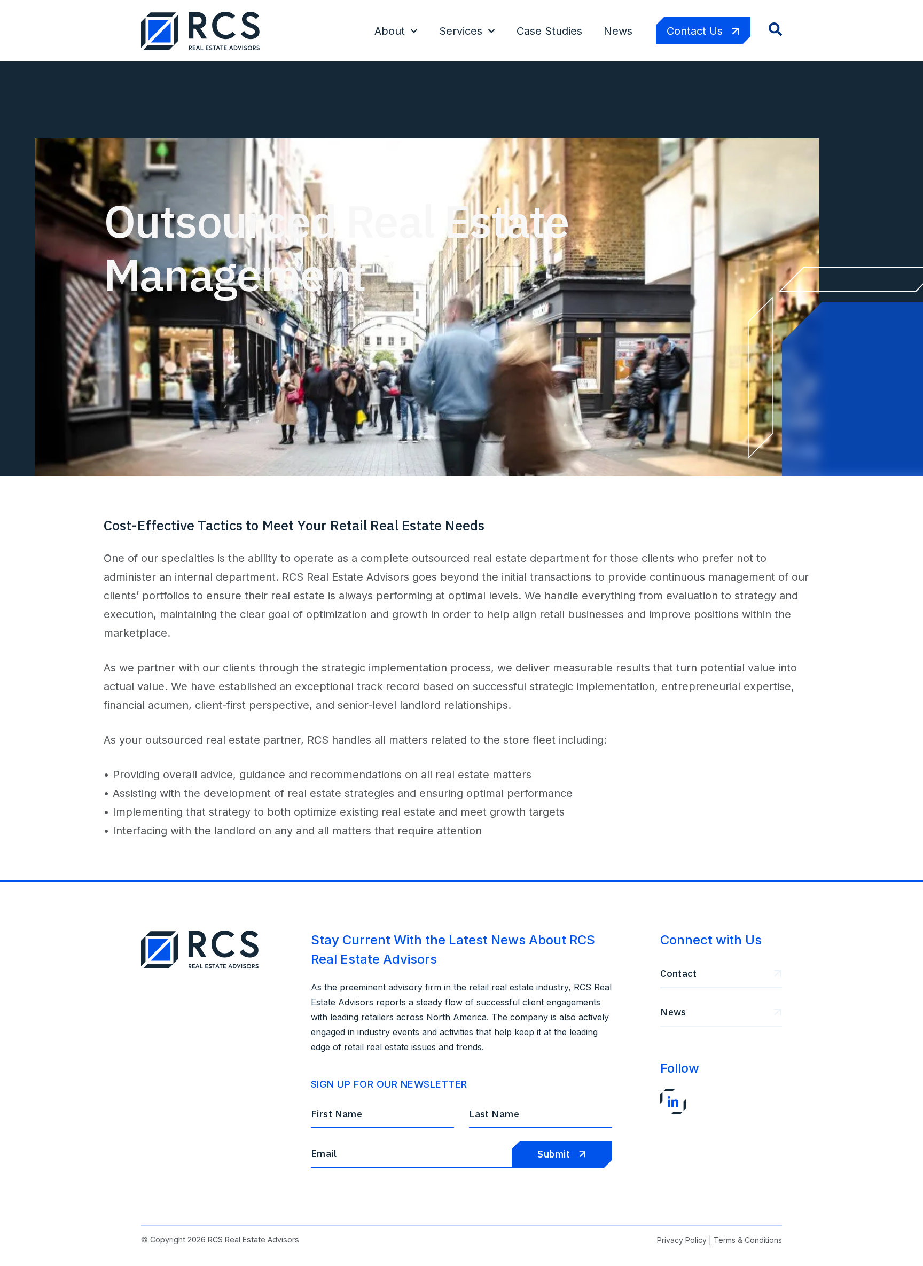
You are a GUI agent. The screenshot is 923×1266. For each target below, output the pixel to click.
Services (460, 31)
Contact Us (695, 31)
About (389, 31)
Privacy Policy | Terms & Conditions (719, 1240)
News (618, 31)
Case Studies (549, 31)
